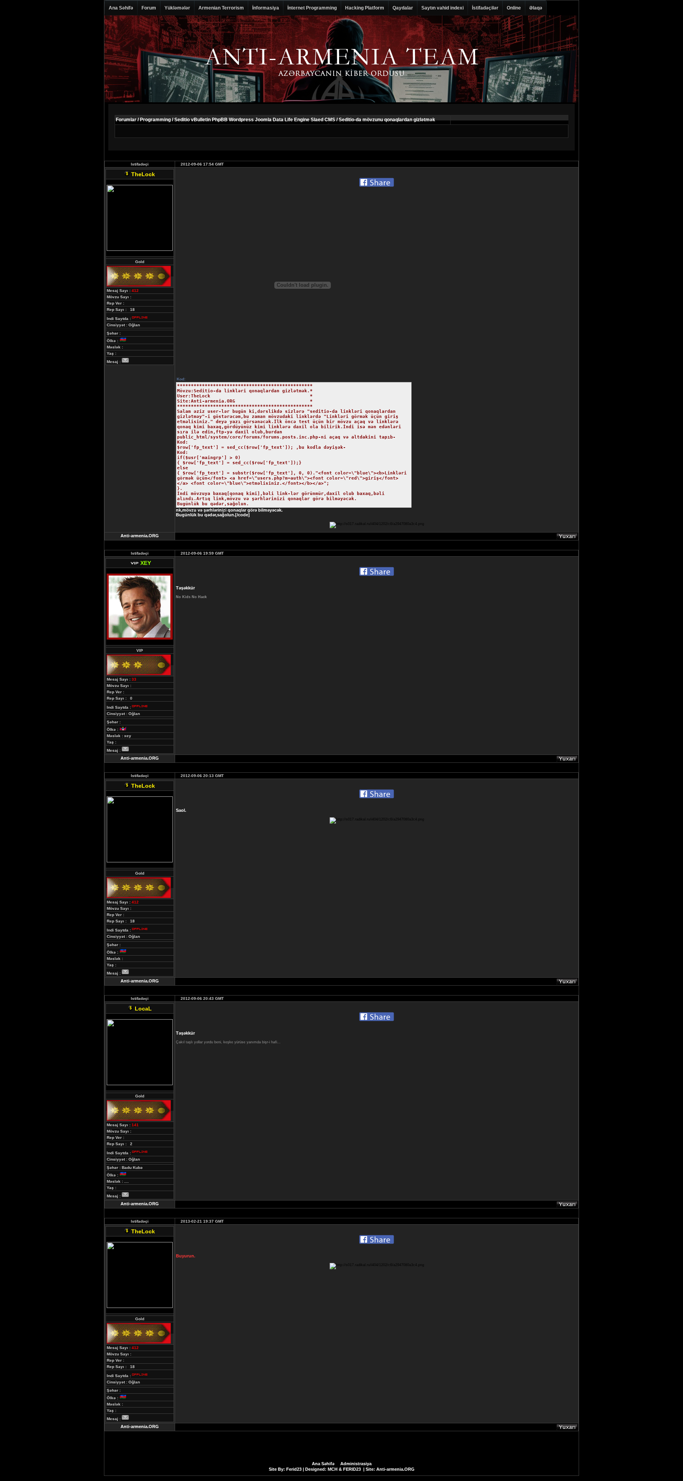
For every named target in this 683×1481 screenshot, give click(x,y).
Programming (155, 119)
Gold (139, 262)
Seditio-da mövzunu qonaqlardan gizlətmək (387, 119)
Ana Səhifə (121, 8)
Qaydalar (402, 8)
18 (132, 309)
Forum (149, 8)
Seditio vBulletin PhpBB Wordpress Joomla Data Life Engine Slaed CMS (254, 119)
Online (514, 8)
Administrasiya (356, 1463)
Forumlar (126, 119)
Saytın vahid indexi (442, 8)
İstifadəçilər (485, 8)
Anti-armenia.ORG (140, 535)
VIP (139, 650)
